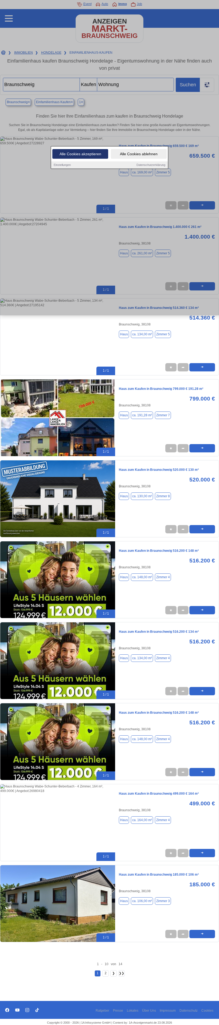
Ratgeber (102, 1010)
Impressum (168, 1010)
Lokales (132, 1010)
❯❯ (121, 973)
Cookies (207, 1010)
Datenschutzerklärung (150, 164)
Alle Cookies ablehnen (139, 154)
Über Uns (149, 1010)
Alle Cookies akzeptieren (80, 154)
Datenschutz (188, 1010)
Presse (118, 1010)
